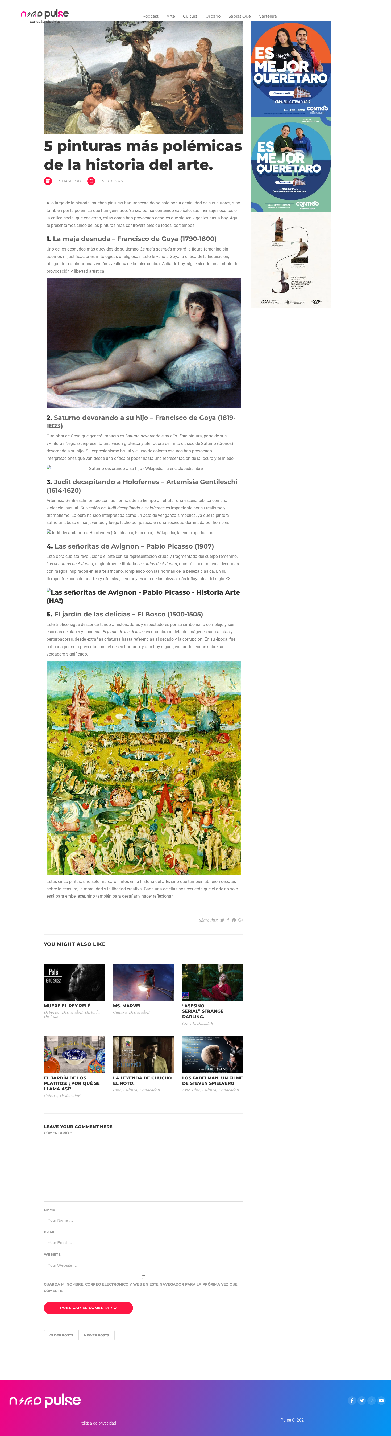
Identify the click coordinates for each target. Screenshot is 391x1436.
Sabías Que (239, 16)
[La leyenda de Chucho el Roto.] (143, 1054)
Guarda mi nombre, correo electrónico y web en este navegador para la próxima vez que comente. (141, 1287)
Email (49, 1232)
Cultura (190, 16)
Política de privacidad (98, 1423)
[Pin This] (234, 920)
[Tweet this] (222, 920)
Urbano (213, 16)
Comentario (58, 1133)
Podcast (151, 16)
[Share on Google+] (240, 920)
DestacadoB (67, 181)
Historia (92, 1012)
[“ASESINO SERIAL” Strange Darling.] (212, 982)
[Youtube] (381, 1400)
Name (49, 1210)
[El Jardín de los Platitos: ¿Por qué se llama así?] (74, 1054)
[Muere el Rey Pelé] (74, 982)
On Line (51, 1016)
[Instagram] (371, 1400)
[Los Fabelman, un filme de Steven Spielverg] (212, 1054)
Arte (171, 16)
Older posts (61, 1335)
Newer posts (96, 1335)
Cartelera (268, 16)
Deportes (52, 1012)
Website (52, 1254)
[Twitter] (361, 1400)
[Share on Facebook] (228, 920)
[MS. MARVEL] (143, 982)
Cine (186, 1023)
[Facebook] (352, 1400)
